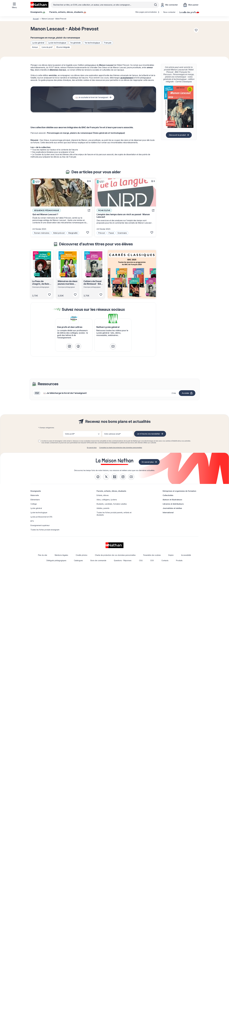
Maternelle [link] (35, 495)
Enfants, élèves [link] (103, 495)
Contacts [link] (164, 560)
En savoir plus (92, 447)
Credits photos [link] (81, 555)
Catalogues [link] (78, 560)
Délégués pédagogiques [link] (56, 560)
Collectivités (168, 495)
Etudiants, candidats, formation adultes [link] (112, 504)
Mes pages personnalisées (146, 12)
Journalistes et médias (172, 508)
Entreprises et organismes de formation (179, 491)
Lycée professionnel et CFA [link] (41, 517)
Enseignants (36, 491)
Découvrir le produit (177, 135)
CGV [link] (152, 560)
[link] (69, 346)
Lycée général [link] (36, 508)
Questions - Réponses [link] (122, 560)
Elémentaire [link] (35, 500)
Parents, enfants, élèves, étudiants (111, 491)
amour (35, 47)
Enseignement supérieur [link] (40, 525)
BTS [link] (32, 521)
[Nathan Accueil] (39, 5)
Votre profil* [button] (70, 434)
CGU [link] (141, 560)
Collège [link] (34, 504)
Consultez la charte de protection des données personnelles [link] (120, 447)
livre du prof (47, 47)
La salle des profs (187, 12)
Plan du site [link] (42, 555)
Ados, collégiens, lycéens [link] (107, 500)
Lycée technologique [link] (39, 512)
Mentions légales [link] (61, 555)
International (168, 512)
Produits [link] (179, 560)
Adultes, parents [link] (103, 508)
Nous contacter (169, 12)
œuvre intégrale (63, 47)
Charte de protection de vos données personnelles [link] (115, 555)
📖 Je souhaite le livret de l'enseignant (91, 97)
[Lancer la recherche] (155, 4)
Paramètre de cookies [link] (152, 555)
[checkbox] (39, 441)
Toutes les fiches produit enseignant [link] (45, 530)
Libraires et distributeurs (173, 504)
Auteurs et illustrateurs (172, 500)
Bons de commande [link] (98, 560)
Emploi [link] (171, 555)
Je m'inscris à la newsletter (148, 434)
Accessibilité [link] (186, 555)
